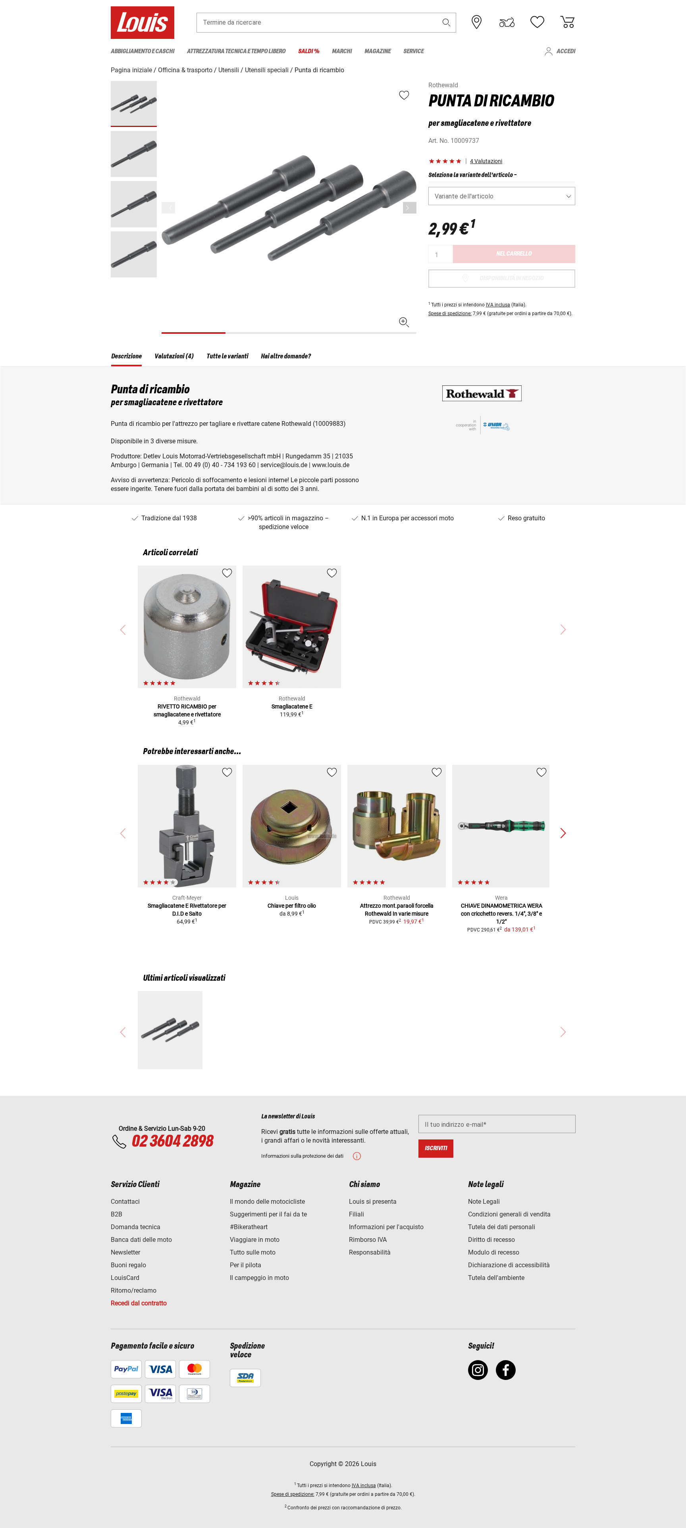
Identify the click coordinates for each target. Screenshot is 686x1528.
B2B (116, 1214)
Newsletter (125, 1252)
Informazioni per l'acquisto (386, 1227)
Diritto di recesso (491, 1239)
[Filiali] (477, 22)
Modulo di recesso (493, 1252)
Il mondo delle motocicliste (267, 1201)
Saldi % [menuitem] (308, 51)
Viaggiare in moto (254, 1239)
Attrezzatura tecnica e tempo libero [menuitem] (236, 51)
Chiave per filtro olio (292, 906)
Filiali (356, 1214)
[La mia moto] (507, 22)
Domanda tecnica (135, 1227)
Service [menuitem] (413, 51)
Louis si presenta (373, 1201)
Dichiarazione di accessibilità (509, 1265)
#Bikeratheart (249, 1227)
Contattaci (125, 1201)
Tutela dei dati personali (501, 1227)
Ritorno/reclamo (133, 1290)
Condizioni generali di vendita (509, 1214)
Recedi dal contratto (139, 1303)
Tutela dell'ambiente (496, 1278)
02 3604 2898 (172, 1142)
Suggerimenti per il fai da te (268, 1214)
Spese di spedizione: (450, 313)
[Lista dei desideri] (537, 22)
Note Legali (484, 1201)
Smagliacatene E (292, 706)
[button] (446, 22)
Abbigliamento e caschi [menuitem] (142, 51)
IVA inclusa (498, 305)
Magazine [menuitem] (377, 51)
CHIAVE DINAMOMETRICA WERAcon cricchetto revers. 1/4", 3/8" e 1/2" (501, 914)
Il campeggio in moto (259, 1278)
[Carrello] (567, 22)
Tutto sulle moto (253, 1252)
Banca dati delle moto (141, 1239)
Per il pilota (245, 1265)
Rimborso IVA (368, 1239)
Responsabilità (370, 1252)
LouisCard (125, 1278)
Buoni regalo (128, 1265)
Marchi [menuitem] (342, 51)
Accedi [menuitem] (566, 51)
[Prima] (409, 208)
